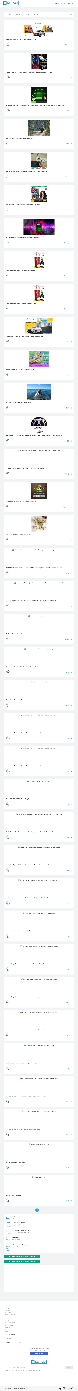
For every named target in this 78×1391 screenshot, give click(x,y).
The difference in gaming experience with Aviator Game (22, 237)
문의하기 (7, 1317)
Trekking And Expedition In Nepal (15, 1162)
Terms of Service (10, 1315)
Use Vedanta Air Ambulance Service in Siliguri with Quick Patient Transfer (27, 898)
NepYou (9, 1338)
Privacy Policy (9, 1325)
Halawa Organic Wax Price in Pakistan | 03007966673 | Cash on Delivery (26, 171)
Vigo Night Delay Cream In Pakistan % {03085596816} (21, 303)
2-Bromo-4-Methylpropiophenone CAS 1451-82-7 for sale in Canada (26, 1030)
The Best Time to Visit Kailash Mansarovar (18, 402)
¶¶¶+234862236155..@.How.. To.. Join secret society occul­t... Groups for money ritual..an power (34, 435)
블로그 (6, 1331)
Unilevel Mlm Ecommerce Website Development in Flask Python (24, 733)
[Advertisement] (39, 1278)
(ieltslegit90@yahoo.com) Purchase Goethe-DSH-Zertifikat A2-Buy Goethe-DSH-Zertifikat (32, 600)
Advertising (8, 1312)
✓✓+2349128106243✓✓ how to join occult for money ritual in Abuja (26, 1096)
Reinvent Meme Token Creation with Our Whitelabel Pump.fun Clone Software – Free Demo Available (35, 105)
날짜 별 (18, 14)
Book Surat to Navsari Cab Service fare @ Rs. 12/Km (21, 39)
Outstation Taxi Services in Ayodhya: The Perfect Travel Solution (24, 336)
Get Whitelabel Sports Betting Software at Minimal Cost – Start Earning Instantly (29, 72)
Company (7, 1308)
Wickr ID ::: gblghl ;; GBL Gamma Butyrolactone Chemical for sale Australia (28, 865)
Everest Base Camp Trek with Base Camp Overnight (21, 667)
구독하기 (69, 1367)
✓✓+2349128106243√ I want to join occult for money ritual (23, 1129)
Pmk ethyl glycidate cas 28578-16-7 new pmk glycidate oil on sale (25, 964)
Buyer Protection (10, 1323)
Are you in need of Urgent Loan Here (16, 634)
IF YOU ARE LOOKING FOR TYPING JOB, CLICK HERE (23, 1256)
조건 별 (36, 14)
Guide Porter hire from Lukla (14, 700)
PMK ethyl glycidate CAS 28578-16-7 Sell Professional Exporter (24, 997)
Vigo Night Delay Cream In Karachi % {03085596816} (20, 270)
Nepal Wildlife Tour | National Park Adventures (19, 138)
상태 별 (27, 14)
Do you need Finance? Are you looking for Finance (21, 501)
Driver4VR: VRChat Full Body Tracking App (18, 799)
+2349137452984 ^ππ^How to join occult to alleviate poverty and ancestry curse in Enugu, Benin (34, 567)
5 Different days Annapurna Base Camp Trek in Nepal (21, 1063)
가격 (6, 1329)
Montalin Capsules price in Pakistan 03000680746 (20, 369)
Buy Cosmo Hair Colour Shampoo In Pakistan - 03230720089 (23, 204)
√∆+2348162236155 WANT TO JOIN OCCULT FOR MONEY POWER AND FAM (26, 468)
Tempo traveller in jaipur (13, 1195)
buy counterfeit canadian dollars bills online (19, 534)
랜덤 (71, 14)
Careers (7, 1310)
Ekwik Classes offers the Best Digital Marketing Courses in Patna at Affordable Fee (30, 832)
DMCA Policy (8, 1327)
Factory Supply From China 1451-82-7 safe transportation (22, 931)
